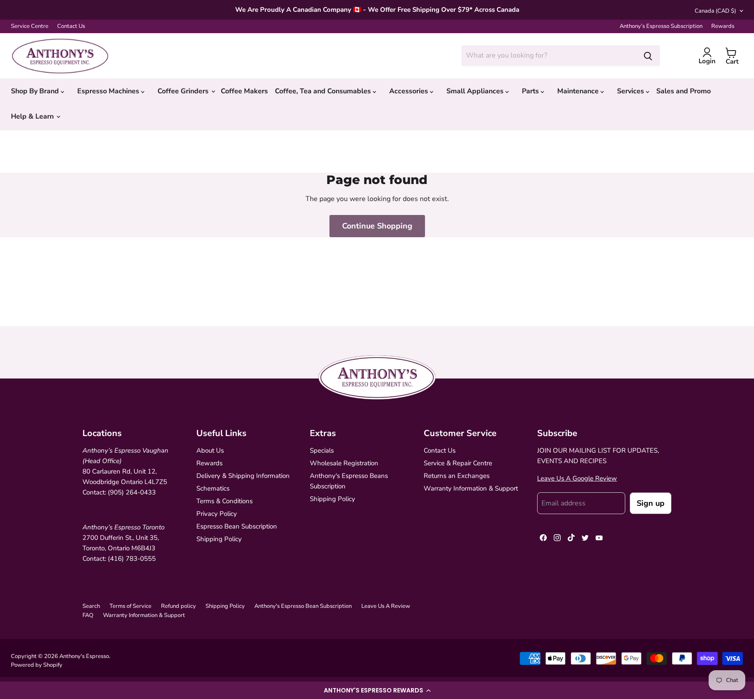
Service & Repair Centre (458, 463)
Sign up (651, 503)
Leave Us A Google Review (577, 478)
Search (91, 606)
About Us (210, 450)
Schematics (213, 488)
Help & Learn (33, 116)
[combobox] (549, 55)
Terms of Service (130, 606)
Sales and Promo (683, 91)
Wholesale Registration (344, 463)
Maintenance (578, 91)
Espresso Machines (109, 91)
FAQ (87, 615)
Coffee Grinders (184, 91)
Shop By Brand (36, 91)
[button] (377, 690)
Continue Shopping (377, 226)
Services (631, 91)
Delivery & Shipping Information (243, 475)
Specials (322, 450)
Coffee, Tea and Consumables (324, 91)
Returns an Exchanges (457, 475)
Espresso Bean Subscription (236, 526)
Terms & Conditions (224, 501)
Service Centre (29, 26)
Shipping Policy (219, 539)
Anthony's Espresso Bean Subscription (303, 606)
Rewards (722, 26)
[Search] (648, 55)
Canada (715, 11)
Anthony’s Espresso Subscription (661, 26)
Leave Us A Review (385, 606)
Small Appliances (475, 91)
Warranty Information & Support (471, 488)
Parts (531, 91)
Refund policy (178, 606)
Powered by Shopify (36, 665)
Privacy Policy (216, 513)
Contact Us (71, 26)
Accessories (409, 91)
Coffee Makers (244, 91)
